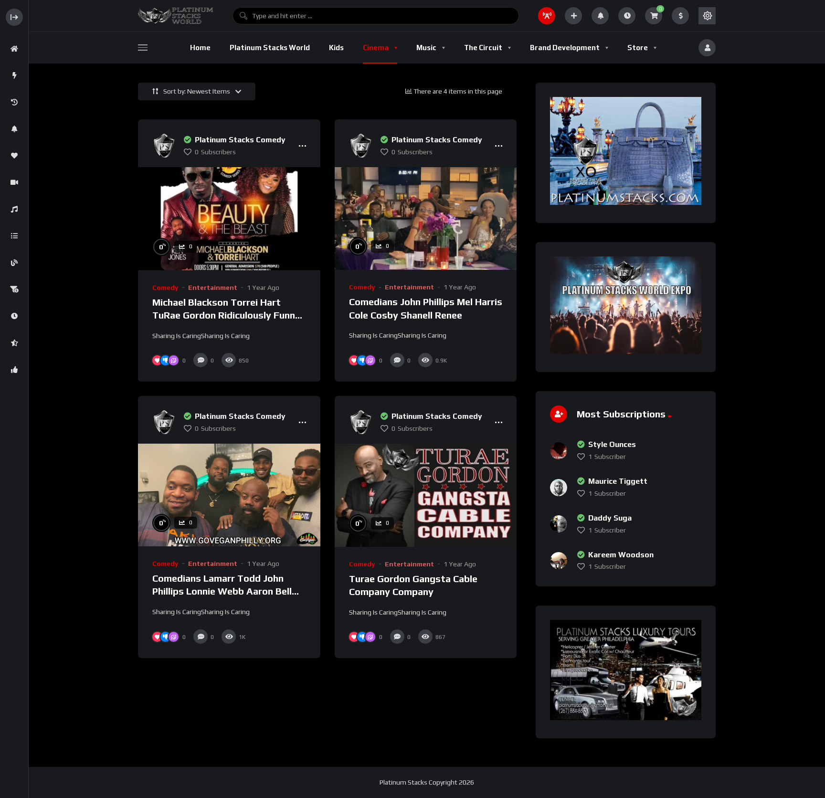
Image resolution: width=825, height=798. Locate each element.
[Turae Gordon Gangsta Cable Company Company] (426, 495)
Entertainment (212, 287)
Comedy (165, 287)
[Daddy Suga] (558, 523)
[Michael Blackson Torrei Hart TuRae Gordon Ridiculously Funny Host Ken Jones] (229, 218)
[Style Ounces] (558, 450)
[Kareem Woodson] (558, 560)
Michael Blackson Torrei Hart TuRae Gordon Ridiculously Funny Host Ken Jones (226, 315)
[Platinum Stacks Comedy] (164, 146)
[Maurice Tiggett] (558, 487)
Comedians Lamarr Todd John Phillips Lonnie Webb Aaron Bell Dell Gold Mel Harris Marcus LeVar (227, 591)
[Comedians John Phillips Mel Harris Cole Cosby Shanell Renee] (426, 218)
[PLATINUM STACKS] (175, 16)
